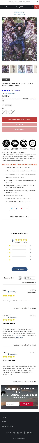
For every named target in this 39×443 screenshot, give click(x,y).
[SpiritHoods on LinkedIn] (17, 433)
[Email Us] (7, 433)
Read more (19, 337)
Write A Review (19, 269)
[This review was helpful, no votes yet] (30, 308)
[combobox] (29, 282)
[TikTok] (24, 433)
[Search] (32, 7)
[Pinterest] (21, 433)
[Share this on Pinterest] (22, 209)
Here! (33, 171)
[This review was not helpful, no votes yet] (34, 308)
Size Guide (8, 105)
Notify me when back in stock (19, 120)
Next (22, 12)
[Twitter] (27, 433)
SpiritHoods (21, 438)
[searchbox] (11, 278)
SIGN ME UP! (27, 404)
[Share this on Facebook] (17, 209)
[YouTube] (31, 433)
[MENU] (1, 7)
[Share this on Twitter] (12, 209)
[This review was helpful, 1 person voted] (30, 345)
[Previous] (3, 39)
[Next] (35, 39)
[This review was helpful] (30, 382)
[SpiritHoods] (19, 7)
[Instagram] (14, 433)
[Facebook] (11, 433)
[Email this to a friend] (27, 209)
